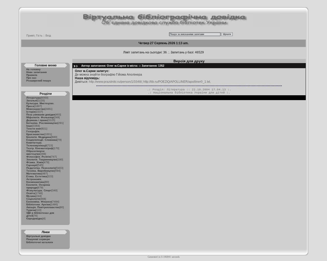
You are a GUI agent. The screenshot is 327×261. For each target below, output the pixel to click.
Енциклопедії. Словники (41, 139)
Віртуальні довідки (38, 236)
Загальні (31, 100)
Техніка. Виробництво (40, 170)
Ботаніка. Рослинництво (41, 123)
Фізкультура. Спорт (38, 190)
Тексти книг (33, 128)
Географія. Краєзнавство (35, 133)
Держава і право (37, 120)
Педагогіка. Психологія (41, 168)
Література (33, 97)
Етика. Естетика (36, 176)
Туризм (31, 210)
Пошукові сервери (38, 239)
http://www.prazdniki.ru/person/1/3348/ (115, 82)
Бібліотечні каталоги (39, 242)
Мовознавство (35, 109)
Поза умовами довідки (40, 114)
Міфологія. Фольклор (40, 117)
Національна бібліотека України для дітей (189, 92)
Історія (30, 111)
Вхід (48, 35)
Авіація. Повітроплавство (42, 207)
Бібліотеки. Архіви (38, 204)
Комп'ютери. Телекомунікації (36, 144)
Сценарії (31, 165)
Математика (34, 173)
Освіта (30, 193)
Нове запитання (36, 72)
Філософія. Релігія (38, 156)
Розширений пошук (38, 80)
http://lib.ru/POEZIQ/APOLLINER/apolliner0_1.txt (176, 82)
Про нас (31, 77)
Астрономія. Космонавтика (35, 180)
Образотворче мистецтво (35, 152)
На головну (33, 69)
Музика (31, 196)
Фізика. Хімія (34, 162)
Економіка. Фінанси (39, 201)
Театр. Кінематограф (39, 148)
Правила (31, 75)
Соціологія (33, 198)
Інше (29, 125)
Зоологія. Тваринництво (41, 159)
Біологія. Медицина (38, 137)
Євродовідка (34, 218)
